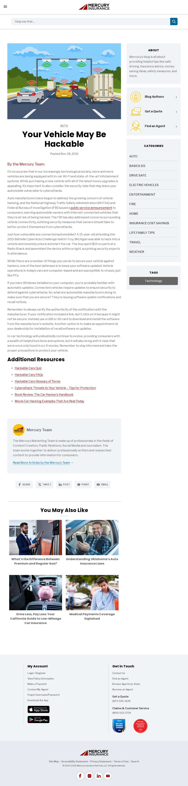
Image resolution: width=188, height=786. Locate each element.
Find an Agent (120, 678)
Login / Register (37, 673)
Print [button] (85, 484)
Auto (37, 126)
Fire (132, 204)
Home (133, 214)
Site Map (54, 761)
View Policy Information (41, 678)
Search (135, 761)
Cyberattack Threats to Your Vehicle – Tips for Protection (55, 388)
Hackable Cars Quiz (28, 368)
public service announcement (91, 208)
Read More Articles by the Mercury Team (41, 462)
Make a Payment (37, 683)
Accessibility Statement (74, 761)
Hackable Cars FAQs (29, 374)
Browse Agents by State (126, 683)
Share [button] (26, 484)
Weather (136, 252)
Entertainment (142, 195)
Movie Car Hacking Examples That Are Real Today (49, 401)
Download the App (38, 700)
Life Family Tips (142, 233)
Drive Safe (137, 176)
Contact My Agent (38, 689)
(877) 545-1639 (121, 701)
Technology (153, 281)
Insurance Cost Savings (149, 223)
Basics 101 (137, 166)
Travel (135, 243)
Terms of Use (121, 761)
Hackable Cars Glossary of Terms (37, 381)
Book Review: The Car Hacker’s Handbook (44, 394)
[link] (80, 776)
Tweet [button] (46, 484)
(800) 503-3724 (121, 712)
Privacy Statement (100, 761)
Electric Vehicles (144, 185)
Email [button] (105, 484)
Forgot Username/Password (43, 694)
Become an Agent (122, 689)
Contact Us (118, 673)
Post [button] (66, 484)
